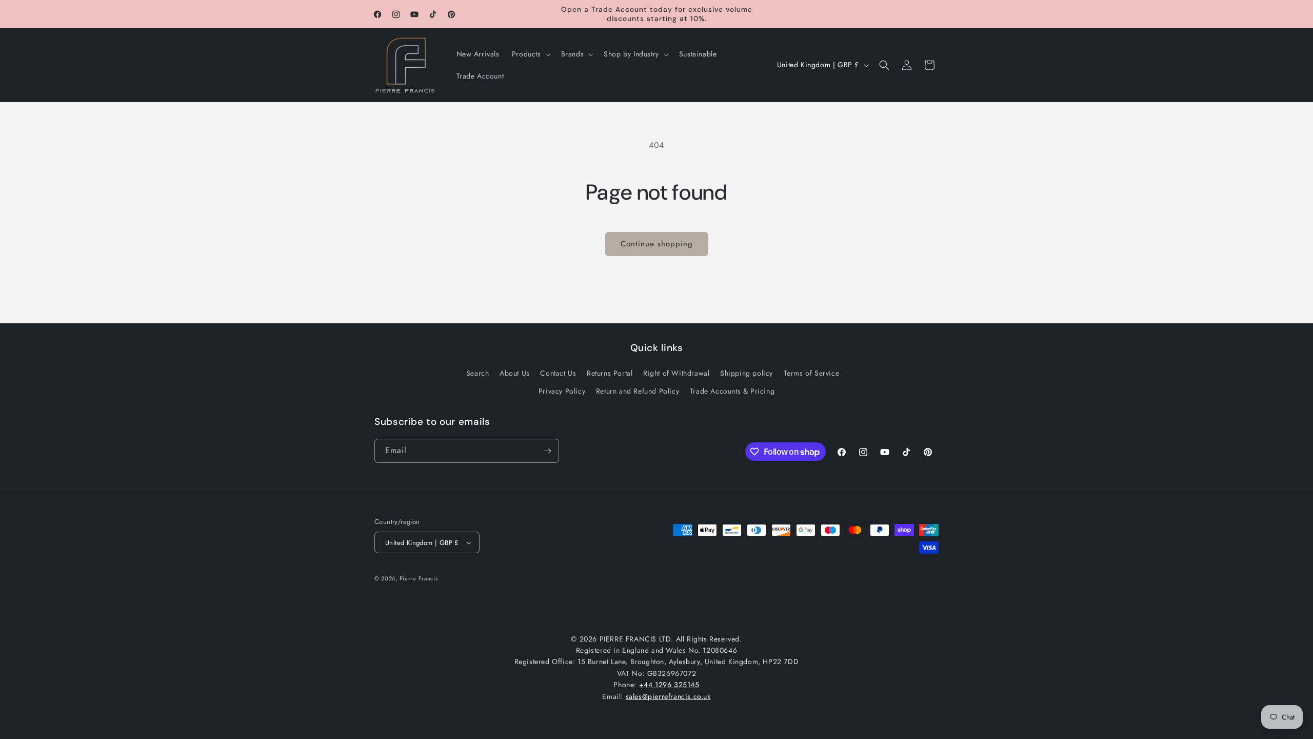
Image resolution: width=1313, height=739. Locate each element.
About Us (515, 373)
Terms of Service (812, 373)
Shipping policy (746, 373)
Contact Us (558, 373)
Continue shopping (657, 243)
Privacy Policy (562, 391)
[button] (530, 54)
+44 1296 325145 (669, 684)
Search (477, 373)
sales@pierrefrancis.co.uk (668, 696)
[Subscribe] (547, 451)
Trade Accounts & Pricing (732, 391)
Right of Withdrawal (676, 373)
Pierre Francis (419, 578)
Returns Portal (609, 373)
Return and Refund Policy (637, 391)
